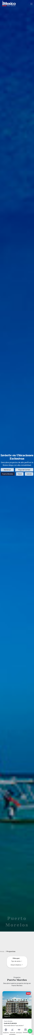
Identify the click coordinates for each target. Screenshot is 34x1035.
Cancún (29, 474)
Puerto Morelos (7, 474)
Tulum (20, 474)
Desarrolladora (16, 965)
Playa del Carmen (24, 470)
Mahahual (7, 470)
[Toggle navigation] (31, 4)
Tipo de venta (16, 961)
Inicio (2, 951)
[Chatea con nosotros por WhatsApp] (30, 1031)
